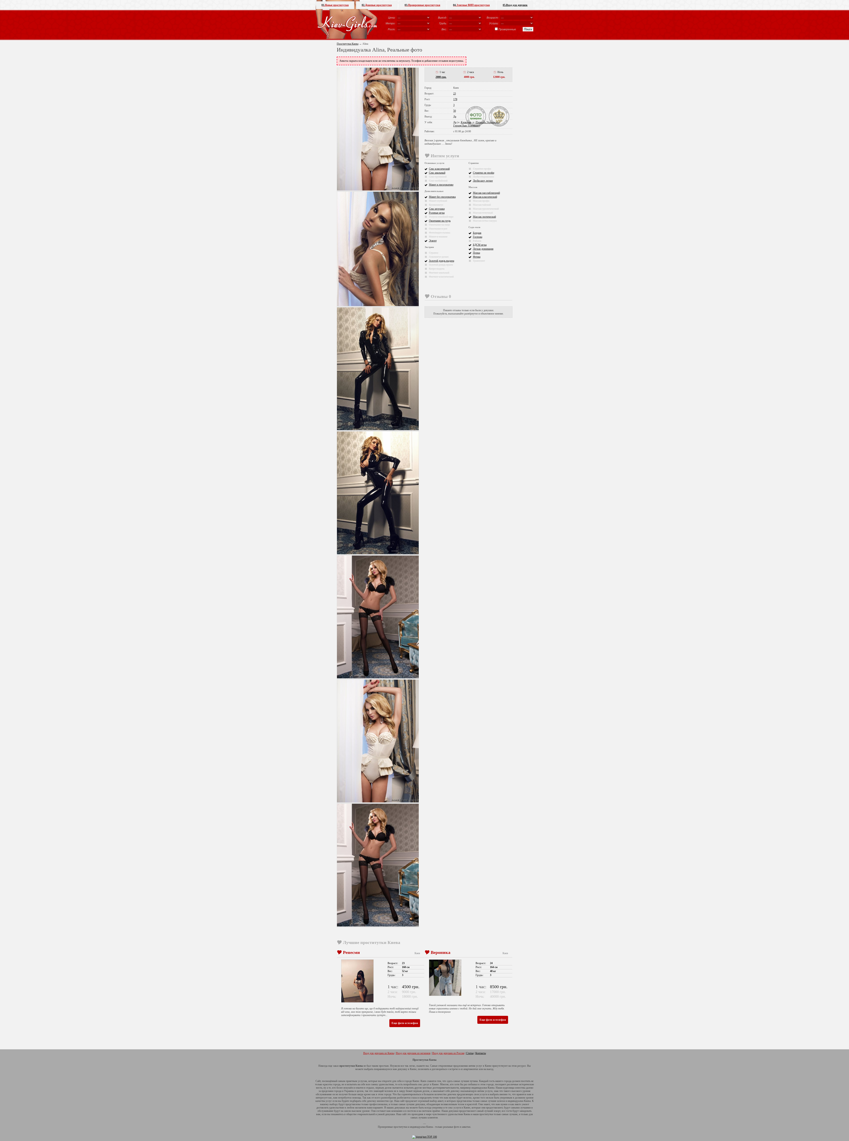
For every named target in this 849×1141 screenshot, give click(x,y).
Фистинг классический (441, 276)
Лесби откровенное (483, 176)
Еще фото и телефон (405, 1023)
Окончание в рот (438, 228)
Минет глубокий (438, 200)
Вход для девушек (515, 5)
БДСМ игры (480, 244)
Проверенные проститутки (422, 5)
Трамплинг (479, 260)
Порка (476, 252)
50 (454, 110)
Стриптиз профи (482, 168)
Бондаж (477, 232)
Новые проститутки (335, 5)
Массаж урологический (486, 208)
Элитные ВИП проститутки (471, 5)
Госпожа (477, 236)
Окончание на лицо (439, 224)
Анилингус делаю (439, 256)
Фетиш (476, 256)
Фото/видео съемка (439, 232)
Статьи (470, 1053)
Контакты (480, 1053)
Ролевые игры (437, 212)
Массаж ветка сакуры (485, 220)
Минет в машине (438, 236)
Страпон (433, 252)
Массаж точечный (483, 212)
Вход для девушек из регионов (413, 1053)
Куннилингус (436, 204)
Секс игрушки (437, 208)
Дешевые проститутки (377, 5)
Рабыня (477, 240)
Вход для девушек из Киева (378, 1053)
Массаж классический (485, 196)
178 (455, 99)
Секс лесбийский (438, 180)
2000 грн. (441, 77)
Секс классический (439, 168)
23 (454, 93)
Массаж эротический (484, 216)
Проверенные (507, 29)
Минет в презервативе (441, 184)
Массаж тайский (482, 204)
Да (454, 116)
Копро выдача (436, 268)
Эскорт (433, 240)
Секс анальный (437, 172)
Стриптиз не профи (483, 172)
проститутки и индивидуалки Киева (413, 1126)
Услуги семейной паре (441, 216)
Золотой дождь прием (441, 264)
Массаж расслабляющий (486, 192)
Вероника (440, 952)
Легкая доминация (483, 248)
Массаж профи (481, 200)
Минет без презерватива (442, 196)
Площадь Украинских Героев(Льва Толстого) (476, 124)
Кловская (466, 122)
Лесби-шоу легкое (483, 180)
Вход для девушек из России (448, 1053)
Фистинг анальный (439, 272)
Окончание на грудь (440, 220)
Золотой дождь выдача (441, 260)
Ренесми (351, 952)
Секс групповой (438, 176)
